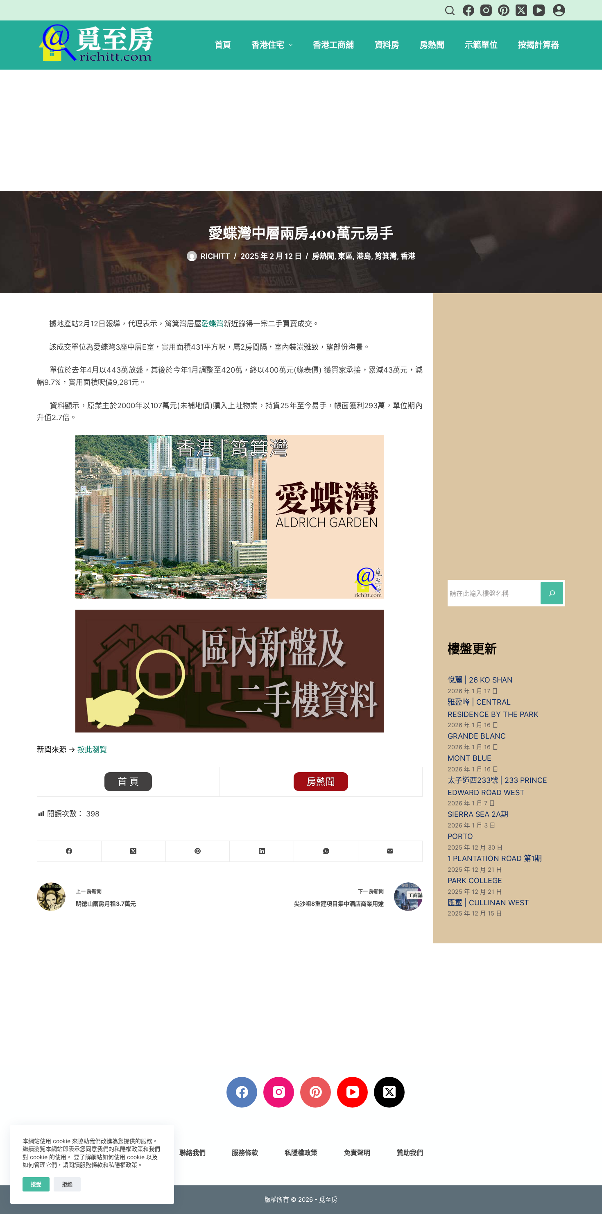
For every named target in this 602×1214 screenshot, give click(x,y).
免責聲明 (357, 1152)
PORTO (460, 836)
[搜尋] (450, 10)
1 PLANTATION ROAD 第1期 (495, 858)
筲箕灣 (386, 256)
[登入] (559, 10)
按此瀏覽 (92, 749)
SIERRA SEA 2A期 (478, 814)
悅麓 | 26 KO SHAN (480, 680)
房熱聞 (432, 45)
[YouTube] (539, 10)
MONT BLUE (469, 758)
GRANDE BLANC (477, 736)
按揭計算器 (538, 45)
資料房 (387, 45)
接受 (36, 1184)
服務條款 (245, 1152)
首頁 (223, 45)
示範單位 (481, 45)
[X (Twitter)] (521, 10)
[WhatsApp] (326, 851)
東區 (345, 256)
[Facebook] (468, 10)
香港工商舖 (333, 45)
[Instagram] (486, 10)
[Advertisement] (301, 130)
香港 (408, 256)
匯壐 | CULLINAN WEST (488, 902)
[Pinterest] (503, 10)
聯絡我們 (192, 1152)
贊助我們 (410, 1152)
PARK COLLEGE (475, 880)
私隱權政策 (301, 1152)
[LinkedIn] (262, 851)
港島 (363, 256)
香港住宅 (267, 45)
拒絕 (67, 1184)
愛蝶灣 (212, 323)
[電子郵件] (390, 851)
